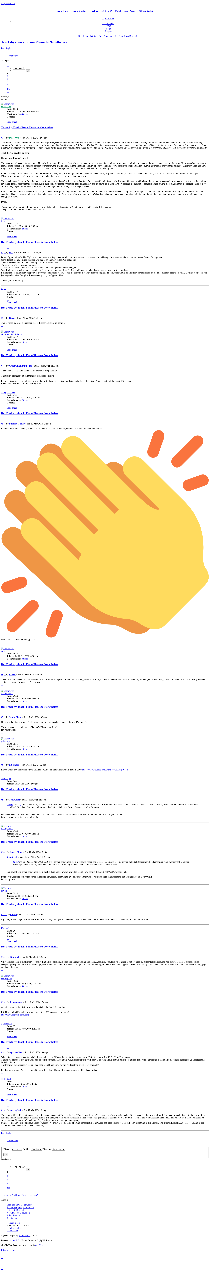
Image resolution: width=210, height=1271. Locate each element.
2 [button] (7, 76)
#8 (2, 765)
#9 (2, 799)
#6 (2, 674)
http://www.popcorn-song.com (15, 1015)
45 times (24, 114)
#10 (3, 852)
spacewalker (6, 1023)
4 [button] (7, 81)
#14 (3, 1052)
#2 (2, 252)
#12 (3, 957)
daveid (4, 651)
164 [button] (8, 89)
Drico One (6, 106)
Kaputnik (5, 928)
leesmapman (6, 978)
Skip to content (8, 3)
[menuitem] (108, 26)
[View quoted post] (20, 804)
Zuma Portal (24, 1235)
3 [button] (7, 78)
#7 (2, 717)
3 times (25, 659)
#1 (2, 138)
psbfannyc (5, 741)
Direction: (47, 1149)
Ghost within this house (11, 334)
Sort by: (27, 1149)
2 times (25, 228)
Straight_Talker (8, 392)
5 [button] (7, 84)
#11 (3, 914)
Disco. (4, 289)
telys (3, 221)
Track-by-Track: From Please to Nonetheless (34, 42)
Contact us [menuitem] (13, 1230)
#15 (3, 1110)
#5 (2, 423)
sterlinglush (6, 1079)
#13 (3, 1002)
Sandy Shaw (7, 693)
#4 (2, 366)
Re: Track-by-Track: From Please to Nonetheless (29, 241)
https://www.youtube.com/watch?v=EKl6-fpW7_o (105, 769)
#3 (2, 318)
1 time (24, 342)
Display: (7, 1149)
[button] (8, 65)
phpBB (16, 1240)
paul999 (39, 1245)
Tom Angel (6, 778)
